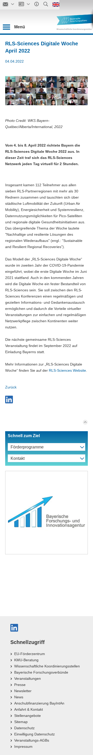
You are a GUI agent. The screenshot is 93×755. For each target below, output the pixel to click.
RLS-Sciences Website (67, 370)
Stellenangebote (27, 716)
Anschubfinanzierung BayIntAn (39, 703)
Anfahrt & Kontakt (28, 709)
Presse (20, 685)
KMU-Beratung (26, 660)
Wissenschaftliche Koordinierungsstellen (47, 666)
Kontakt (18, 458)
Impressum (23, 746)
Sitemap (21, 722)
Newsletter (23, 691)
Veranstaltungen (27, 678)
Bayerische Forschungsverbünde (41, 672)
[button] (9, 399)
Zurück (11, 387)
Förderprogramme (27, 447)
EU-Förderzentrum (29, 654)
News (18, 697)
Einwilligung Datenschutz (34, 734)
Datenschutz (24, 728)
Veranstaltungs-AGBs (31, 740)
